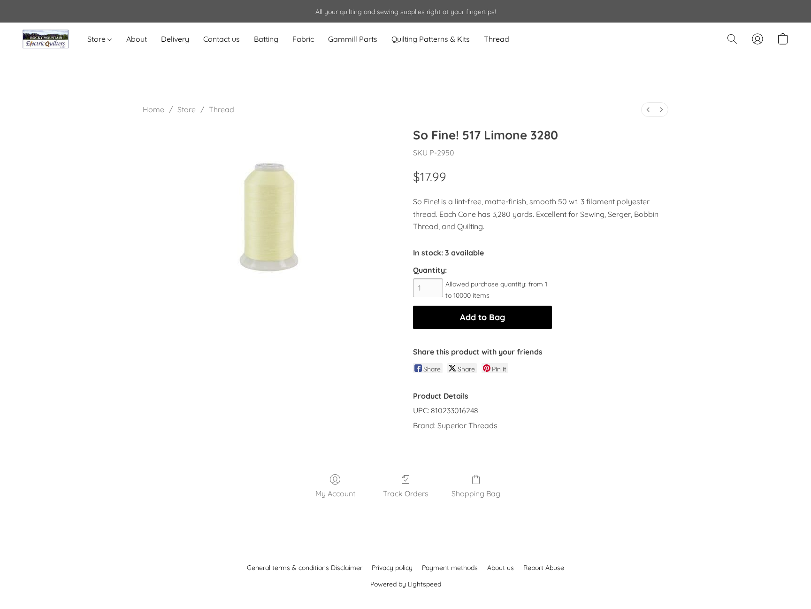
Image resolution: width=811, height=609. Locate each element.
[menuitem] (648, 109)
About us (500, 567)
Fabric (303, 39)
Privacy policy (392, 567)
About (136, 39)
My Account (335, 493)
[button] (46, 39)
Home (153, 109)
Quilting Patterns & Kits (430, 39)
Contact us (221, 39)
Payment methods (450, 567)
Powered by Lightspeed (405, 584)
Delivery (175, 39)
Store (97, 39)
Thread (496, 39)
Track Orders (405, 493)
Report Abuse (543, 567)
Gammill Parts (352, 39)
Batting (266, 39)
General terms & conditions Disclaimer (304, 567)
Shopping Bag (475, 493)
